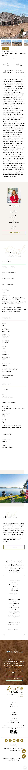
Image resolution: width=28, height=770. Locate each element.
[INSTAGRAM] (10, 740)
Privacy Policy (20, 758)
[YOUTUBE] (21, 740)
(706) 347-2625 (14, 217)
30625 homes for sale (14, 629)
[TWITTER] (17, 740)
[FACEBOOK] (6, 740)
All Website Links (14, 760)
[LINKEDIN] (14, 740)
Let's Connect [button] (14, 678)
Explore (14, 547)
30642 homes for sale (14, 624)
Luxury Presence (14, 750)
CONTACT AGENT (14, 232)
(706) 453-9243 (14, 706)
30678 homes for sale (14, 622)
